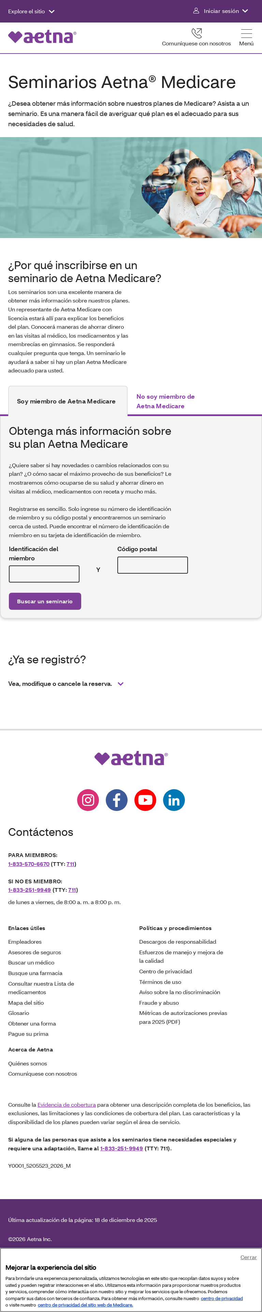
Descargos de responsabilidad (177, 941)
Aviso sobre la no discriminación (179, 992)
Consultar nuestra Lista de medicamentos (41, 988)
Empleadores (25, 941)
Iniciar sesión (221, 10)
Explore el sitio (27, 11)
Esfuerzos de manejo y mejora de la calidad (181, 956)
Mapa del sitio (26, 1002)
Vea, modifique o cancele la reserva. (60, 684)
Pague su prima (28, 1033)
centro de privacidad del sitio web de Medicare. (85, 1305)
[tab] (68, 401)
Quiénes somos (27, 1063)
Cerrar (249, 1257)
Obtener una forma (32, 1023)
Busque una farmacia (35, 972)
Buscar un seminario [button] (45, 601)
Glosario (18, 1012)
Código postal (137, 549)
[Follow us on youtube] (145, 800)
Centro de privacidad (165, 971)
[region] (131, 1280)
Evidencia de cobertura (67, 1104)
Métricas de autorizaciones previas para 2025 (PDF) (183, 1017)
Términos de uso (160, 981)
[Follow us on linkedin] (174, 800)
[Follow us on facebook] (117, 800)
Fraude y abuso (159, 1002)
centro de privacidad (222, 1298)
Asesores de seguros (34, 952)
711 (70, 863)
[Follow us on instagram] (88, 800)
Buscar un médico (31, 962)
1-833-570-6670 (28, 863)
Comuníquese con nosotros (196, 43)
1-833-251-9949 (29, 889)
